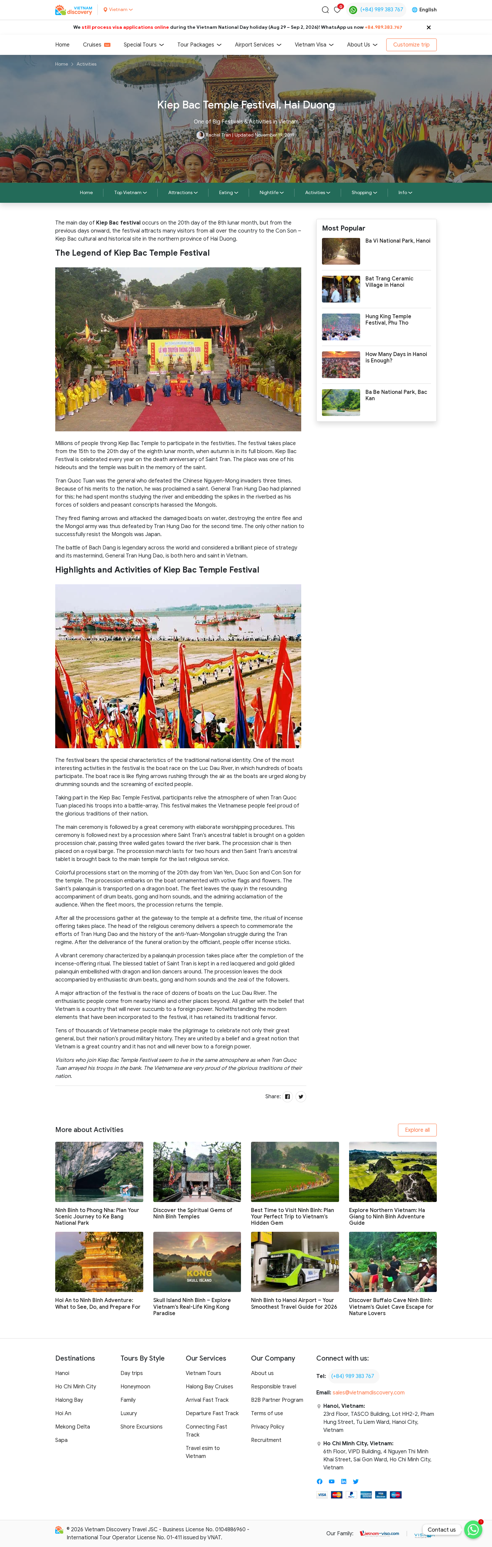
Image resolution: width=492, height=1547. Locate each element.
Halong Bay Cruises (209, 1386)
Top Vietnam (128, 192)
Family (128, 1400)
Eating (226, 192)
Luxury (128, 1413)
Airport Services (254, 44)
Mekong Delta (72, 1427)
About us (262, 1373)
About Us (358, 44)
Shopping (362, 192)
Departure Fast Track (212, 1413)
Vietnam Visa (310, 44)
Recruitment (266, 1440)
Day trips (131, 1373)
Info (403, 192)
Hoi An (63, 1413)
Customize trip (411, 44)
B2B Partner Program (277, 1400)
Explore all (417, 1130)
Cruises (92, 44)
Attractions (180, 192)
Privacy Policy (267, 1427)
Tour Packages (195, 44)
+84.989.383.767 (383, 27)
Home (62, 44)
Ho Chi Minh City (75, 1386)
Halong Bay (69, 1400)
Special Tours (140, 44)
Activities (86, 64)
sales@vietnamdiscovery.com (369, 1392)
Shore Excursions (141, 1427)
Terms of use (267, 1413)
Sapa (61, 1440)
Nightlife (269, 192)
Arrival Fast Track (207, 1400)
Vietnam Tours (203, 1373)
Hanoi (62, 1373)
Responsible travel (273, 1386)
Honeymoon (135, 1386)
